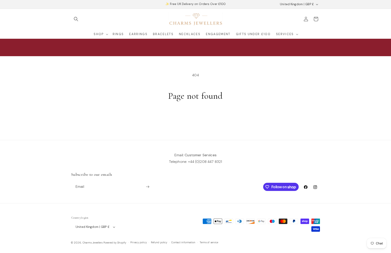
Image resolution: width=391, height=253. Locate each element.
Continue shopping (195, 118)
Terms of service (209, 242)
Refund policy (159, 242)
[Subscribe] (148, 187)
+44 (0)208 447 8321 (205, 161)
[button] (76, 19)
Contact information (183, 242)
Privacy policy (138, 242)
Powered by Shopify (114, 242)
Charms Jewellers (93, 242)
